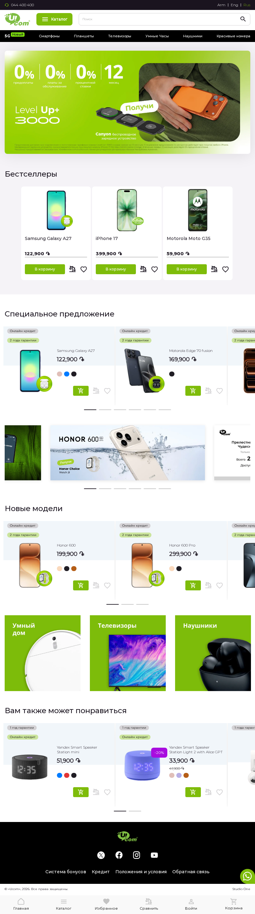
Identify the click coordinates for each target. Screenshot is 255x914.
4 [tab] (135, 409)
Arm (221, 5)
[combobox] (164, 19)
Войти (191, 908)
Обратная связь (191, 872)
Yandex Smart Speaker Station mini (77, 749)
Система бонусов (65, 872)
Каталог (59, 19)
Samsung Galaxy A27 (48, 238)
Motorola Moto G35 (189, 238)
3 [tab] (120, 409)
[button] (83, 269)
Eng (234, 5)
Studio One (241, 889)
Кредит (101, 872)
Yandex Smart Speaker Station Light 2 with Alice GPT (196, 749)
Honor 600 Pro (182, 545)
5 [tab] (150, 409)
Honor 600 (66, 545)
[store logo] (17, 19)
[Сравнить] (72, 269)
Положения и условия (141, 872)
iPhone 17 (107, 238)
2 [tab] (105, 409)
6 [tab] (165, 409)
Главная (21, 908)
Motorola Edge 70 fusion (191, 350)
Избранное (106, 908)
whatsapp (247, 876)
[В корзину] (81, 391)
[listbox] (84, 373)
